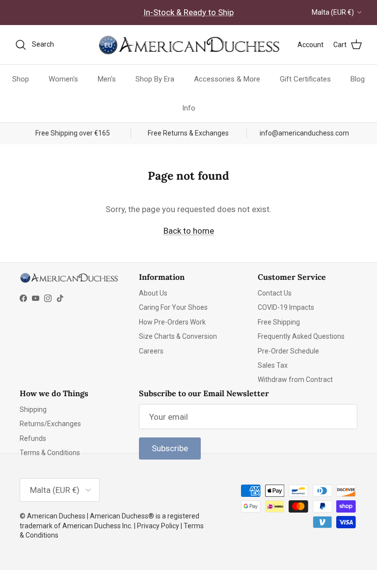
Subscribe (170, 448)
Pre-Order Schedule (288, 351)
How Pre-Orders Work (172, 322)
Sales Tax (273, 365)
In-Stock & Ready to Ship (188, 12)
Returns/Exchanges (50, 424)
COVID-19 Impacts (286, 307)
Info (188, 108)
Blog (357, 79)
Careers (151, 351)
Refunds (33, 438)
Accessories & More (227, 79)
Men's (107, 79)
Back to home (188, 231)
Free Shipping (279, 322)
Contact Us (275, 293)
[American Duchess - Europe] (188, 44)
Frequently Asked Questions (301, 336)
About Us (153, 293)
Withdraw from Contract (295, 379)
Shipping (33, 409)
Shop (20, 79)
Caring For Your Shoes (173, 307)
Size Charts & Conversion (178, 336)
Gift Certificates (305, 79)
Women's (63, 79)
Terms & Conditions (50, 453)
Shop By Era (154, 79)
